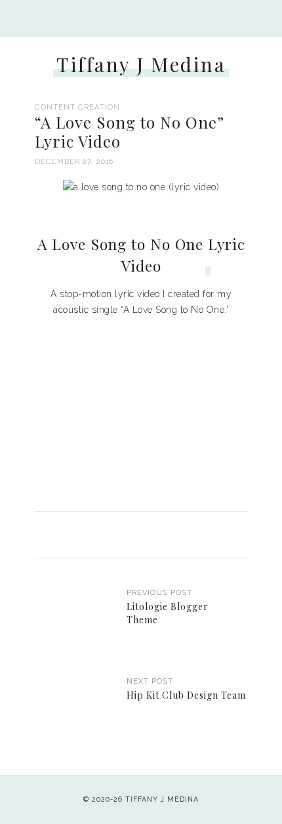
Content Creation (77, 107)
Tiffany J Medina (141, 64)
